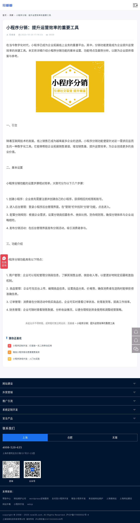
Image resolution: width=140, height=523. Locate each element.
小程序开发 (19, 504)
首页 (5, 15)
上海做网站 (111, 498)
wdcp (30, 504)
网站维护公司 (20, 498)
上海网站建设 (126, 498)
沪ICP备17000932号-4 (77, 515)
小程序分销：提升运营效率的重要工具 (96, 323)
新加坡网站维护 (96, 498)
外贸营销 (8, 392)
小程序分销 (55, 50)
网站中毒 (7, 504)
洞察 (11, 15)
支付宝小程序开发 (60, 498)
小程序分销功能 (15, 183)
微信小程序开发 (78, 498)
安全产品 (8, 418)
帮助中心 (7, 498)
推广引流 (8, 401)
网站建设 (8, 383)
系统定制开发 (10, 409)
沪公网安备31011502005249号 (49, 519)
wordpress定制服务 (39, 498)
